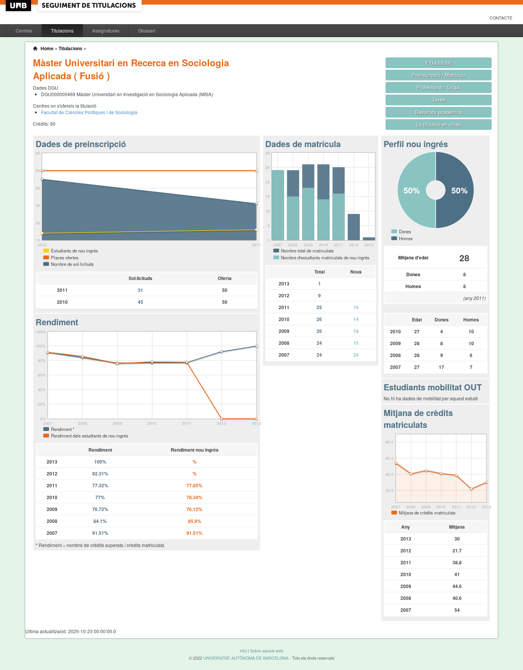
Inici (243, 651)
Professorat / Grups (438, 87)
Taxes (438, 99)
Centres (24, 30)
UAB (19, 5)
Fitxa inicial (438, 62)
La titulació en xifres (438, 124)
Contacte (501, 18)
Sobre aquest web (266, 651)
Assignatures (105, 30)
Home (47, 48)
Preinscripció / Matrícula (439, 75)
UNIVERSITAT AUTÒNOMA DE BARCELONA (245, 658)
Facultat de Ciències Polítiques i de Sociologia (89, 112)
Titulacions (62, 30)
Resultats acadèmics (438, 112)
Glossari (146, 30)
